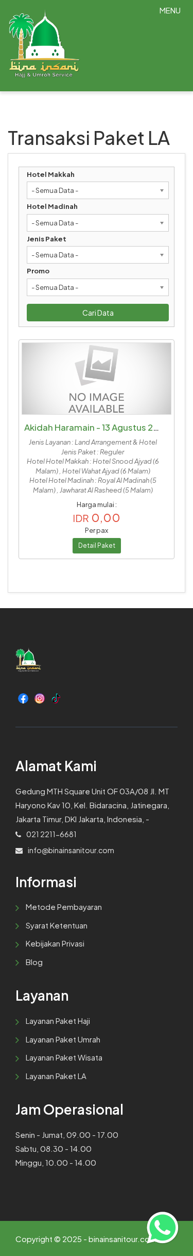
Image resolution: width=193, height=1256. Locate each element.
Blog (34, 962)
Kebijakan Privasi (55, 943)
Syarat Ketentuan (56, 925)
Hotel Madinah (52, 206)
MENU (170, 10)
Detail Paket (96, 545)
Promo (38, 271)
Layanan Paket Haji (58, 1020)
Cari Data (98, 312)
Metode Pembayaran (64, 906)
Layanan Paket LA (56, 1076)
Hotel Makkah (51, 174)
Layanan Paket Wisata (64, 1057)
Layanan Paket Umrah (63, 1039)
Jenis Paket (46, 239)
